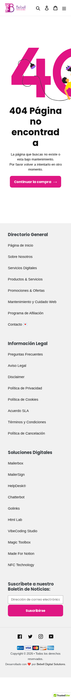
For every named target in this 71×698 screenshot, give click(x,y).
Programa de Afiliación (25, 313)
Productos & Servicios (25, 279)
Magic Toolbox (19, 542)
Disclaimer (16, 377)
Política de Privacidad (25, 388)
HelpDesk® (17, 486)
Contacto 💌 (17, 324)
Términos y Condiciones (27, 422)
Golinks (14, 508)
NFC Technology (21, 565)
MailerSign (16, 475)
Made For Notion (21, 554)
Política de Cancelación (26, 433)
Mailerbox (15, 463)
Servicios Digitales (22, 268)
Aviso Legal (17, 366)
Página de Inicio (20, 245)
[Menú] (64, 8)
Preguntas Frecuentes (25, 354)
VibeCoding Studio (22, 531)
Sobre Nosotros (20, 257)
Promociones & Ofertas (26, 291)
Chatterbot (16, 497)
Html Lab (15, 520)
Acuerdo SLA (18, 411)
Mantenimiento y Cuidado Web (32, 302)
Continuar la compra (32, 181)
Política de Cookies (23, 399)
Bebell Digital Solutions (51, 664)
